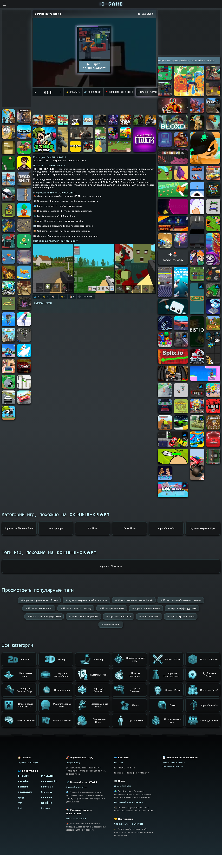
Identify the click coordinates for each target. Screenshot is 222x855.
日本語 (21, 797)
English (24, 776)
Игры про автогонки (111, 608)
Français (25, 792)
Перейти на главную (28, 762)
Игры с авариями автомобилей (134, 600)
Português (49, 781)
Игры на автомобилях (38, 608)
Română (46, 803)
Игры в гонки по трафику (75, 608)
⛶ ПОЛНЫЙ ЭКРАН (147, 92)
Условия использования (174, 762)
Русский (45, 808)
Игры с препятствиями (146, 608)
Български (46, 792)
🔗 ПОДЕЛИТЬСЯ (92, 92)
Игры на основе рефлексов (44, 616)
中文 (20, 803)
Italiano (47, 776)
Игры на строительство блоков (39, 600)
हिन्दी (20, 808)
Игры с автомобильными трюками (180, 600)
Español (24, 781)
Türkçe (23, 787)
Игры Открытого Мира (181, 616)
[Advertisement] (16, 58)
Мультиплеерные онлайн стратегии (86, 600)
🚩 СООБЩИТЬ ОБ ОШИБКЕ (119, 92)
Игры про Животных (118, 616)
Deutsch (47, 787)
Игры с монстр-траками (83, 616)
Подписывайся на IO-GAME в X (130, 802)
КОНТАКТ (118, 762)
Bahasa (46, 797)
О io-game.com (122, 786)
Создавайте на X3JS (77, 787)
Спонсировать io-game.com (128, 824)
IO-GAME (111, 3)
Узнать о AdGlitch (76, 818)
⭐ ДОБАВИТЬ (73, 92)
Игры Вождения (149, 616)
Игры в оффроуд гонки (182, 608)
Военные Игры (110, 624)
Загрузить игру (73, 762)
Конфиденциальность (173, 766)
